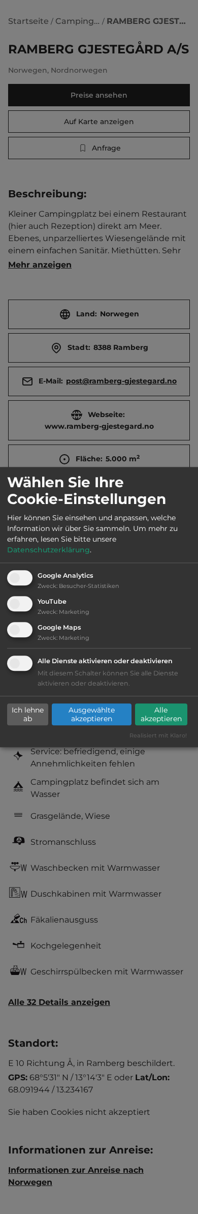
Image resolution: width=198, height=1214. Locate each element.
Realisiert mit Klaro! (158, 735)
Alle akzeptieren (161, 714)
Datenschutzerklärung (48, 550)
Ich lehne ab (28, 714)
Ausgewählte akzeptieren (92, 714)
